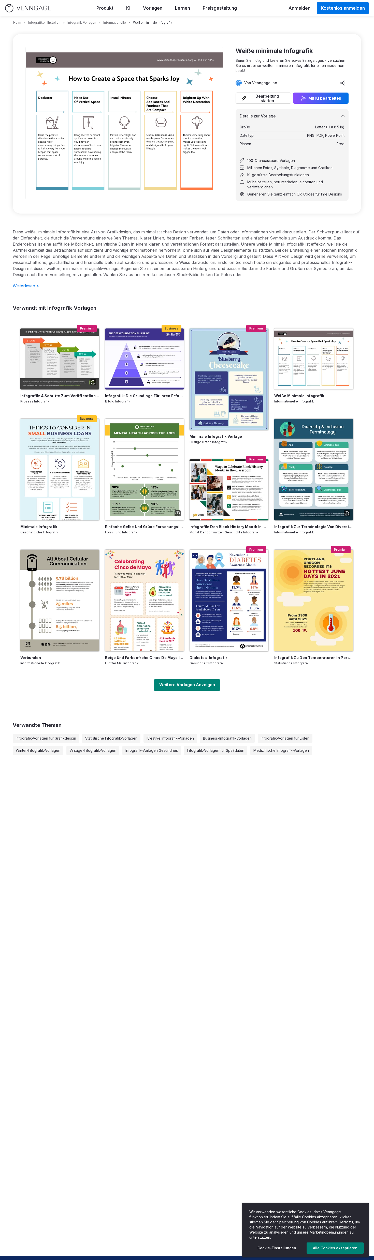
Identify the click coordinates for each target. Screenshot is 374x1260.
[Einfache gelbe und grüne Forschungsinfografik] (144, 469)
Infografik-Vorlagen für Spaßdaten (215, 750)
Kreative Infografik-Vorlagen (170, 738)
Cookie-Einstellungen (276, 1248)
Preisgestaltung (220, 8)
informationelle (114, 22)
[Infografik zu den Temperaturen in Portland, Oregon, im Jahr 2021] (313, 600)
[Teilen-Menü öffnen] (343, 82)
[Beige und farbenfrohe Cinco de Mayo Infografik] (144, 600)
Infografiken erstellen (44, 22)
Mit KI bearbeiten (324, 98)
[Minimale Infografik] (59, 469)
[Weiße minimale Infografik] (313, 358)
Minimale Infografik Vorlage (216, 436)
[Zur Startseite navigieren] (28, 8)
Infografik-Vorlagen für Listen (285, 738)
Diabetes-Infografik (209, 657)
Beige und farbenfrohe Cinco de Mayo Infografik (144, 657)
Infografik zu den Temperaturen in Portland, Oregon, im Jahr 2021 (313, 657)
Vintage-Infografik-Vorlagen (92, 750)
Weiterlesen (26, 285)
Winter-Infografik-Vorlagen (38, 750)
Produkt (104, 8)
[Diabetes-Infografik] (229, 600)
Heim (17, 22)
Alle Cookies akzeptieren (335, 1248)
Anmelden (299, 8)
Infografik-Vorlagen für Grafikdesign (46, 738)
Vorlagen (152, 8)
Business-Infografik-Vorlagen (227, 738)
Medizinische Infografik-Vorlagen (281, 750)
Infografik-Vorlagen (81, 22)
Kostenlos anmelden (343, 8)
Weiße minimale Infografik (299, 396)
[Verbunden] (59, 600)
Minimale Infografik (38, 526)
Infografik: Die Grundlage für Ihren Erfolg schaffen (144, 396)
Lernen (182, 8)
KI (128, 8)
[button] (263, 98)
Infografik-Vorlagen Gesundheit (151, 750)
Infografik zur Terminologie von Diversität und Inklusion (313, 526)
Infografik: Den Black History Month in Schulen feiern (229, 526)
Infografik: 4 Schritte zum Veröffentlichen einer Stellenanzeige (59, 396)
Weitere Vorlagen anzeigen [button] (187, 684)
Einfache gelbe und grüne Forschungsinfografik (144, 526)
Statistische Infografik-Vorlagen (111, 738)
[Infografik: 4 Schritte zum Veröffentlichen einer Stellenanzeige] (59, 358)
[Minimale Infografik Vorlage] (229, 379)
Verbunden (30, 657)
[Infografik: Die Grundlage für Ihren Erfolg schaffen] (144, 358)
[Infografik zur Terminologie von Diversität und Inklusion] (313, 469)
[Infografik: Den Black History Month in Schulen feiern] (229, 489)
